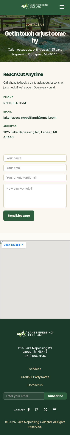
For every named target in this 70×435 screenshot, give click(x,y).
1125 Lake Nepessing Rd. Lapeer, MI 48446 (35, 349)
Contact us (35, 385)
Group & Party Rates (35, 377)
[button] (62, 7)
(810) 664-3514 (14, 103)
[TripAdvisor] (54, 409)
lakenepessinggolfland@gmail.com (29, 117)
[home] (35, 7)
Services (35, 369)
